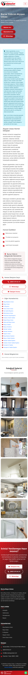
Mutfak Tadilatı (7, 329)
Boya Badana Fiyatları (9, 336)
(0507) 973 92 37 (15, 282)
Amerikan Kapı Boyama (9, 315)
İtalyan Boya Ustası (8, 320)
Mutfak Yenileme (8, 331)
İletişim (4, 618)
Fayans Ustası (7, 333)
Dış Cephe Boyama (8, 311)
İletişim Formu (15, 292)
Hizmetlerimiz (8, 32)
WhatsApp (9, 36)
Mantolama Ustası (8, 313)
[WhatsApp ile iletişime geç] (25, 672)
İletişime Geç (15, 566)
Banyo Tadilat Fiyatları (9, 338)
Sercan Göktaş (8, 667)
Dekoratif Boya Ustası (9, 322)
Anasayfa (5, 610)
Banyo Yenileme (8, 327)
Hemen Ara (7, 27)
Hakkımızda (6, 613)
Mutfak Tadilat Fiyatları (9, 340)
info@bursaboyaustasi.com (10, 653)
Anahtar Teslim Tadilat (9, 317)
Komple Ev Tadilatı (8, 345)
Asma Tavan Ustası (8, 308)
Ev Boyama (6, 306)
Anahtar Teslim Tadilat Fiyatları (11, 343)
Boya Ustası (7, 304)
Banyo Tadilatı (7, 324)
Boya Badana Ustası (9, 302)
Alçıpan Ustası (6, 635)
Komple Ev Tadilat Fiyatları (10, 347)
